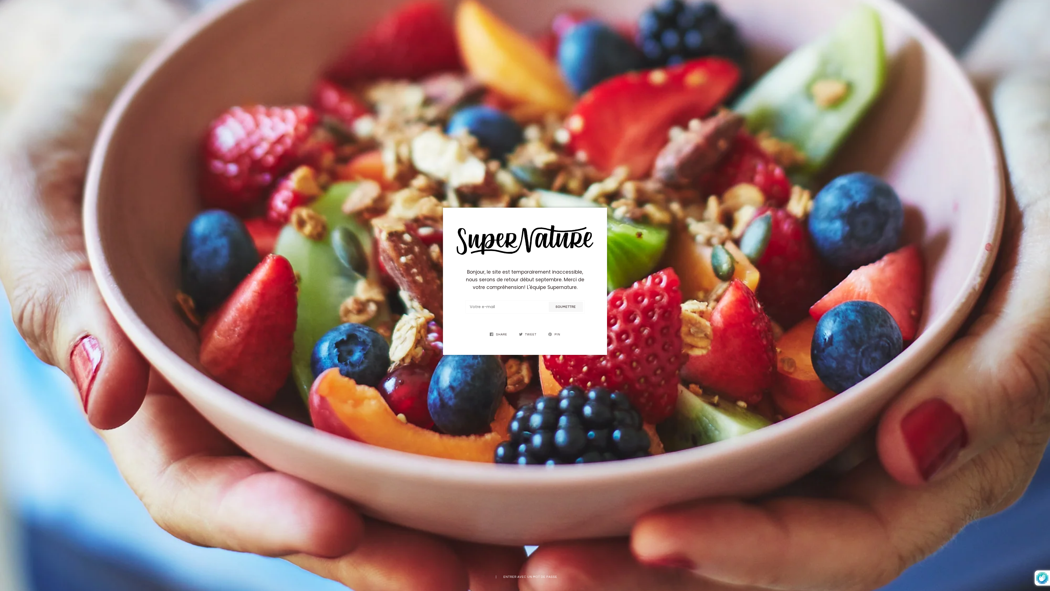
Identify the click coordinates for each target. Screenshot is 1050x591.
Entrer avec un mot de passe (530, 576)
